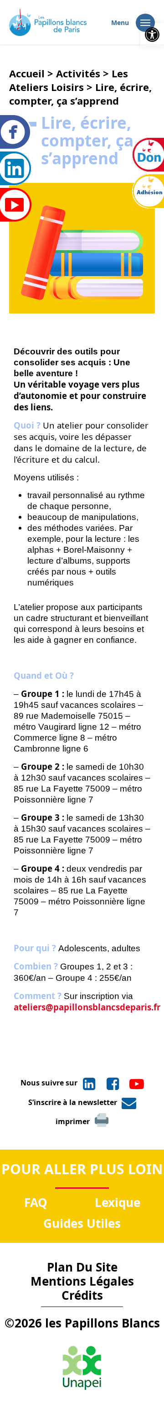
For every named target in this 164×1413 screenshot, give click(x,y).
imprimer (73, 1121)
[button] (152, 34)
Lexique (117, 1202)
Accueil (27, 73)
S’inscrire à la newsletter (72, 1102)
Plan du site (82, 1267)
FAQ (35, 1202)
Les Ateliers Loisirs (68, 80)
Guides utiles (82, 1223)
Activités (78, 73)
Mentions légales (82, 1281)
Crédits (82, 1295)
